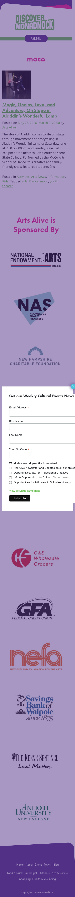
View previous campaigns (24, 490)
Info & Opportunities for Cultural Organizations (42, 477)
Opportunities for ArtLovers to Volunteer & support (44, 482)
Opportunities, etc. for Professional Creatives (41, 472)
